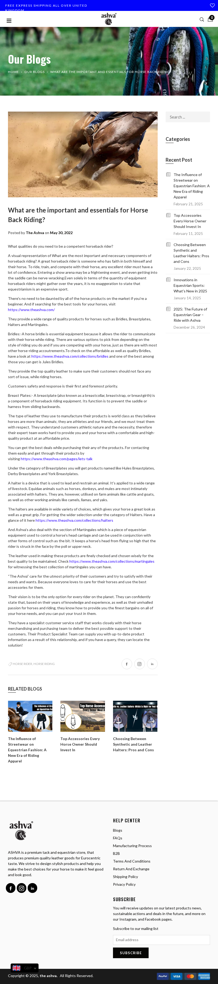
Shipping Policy (125, 876)
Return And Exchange (131, 869)
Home (13, 72)
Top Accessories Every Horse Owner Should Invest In (80, 744)
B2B (116, 853)
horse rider (22, 664)
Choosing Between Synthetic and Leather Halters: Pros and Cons (133, 744)
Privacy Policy (124, 884)
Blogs (117, 830)
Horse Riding (44, 664)
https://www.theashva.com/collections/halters (74, 520)
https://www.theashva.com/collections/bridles (69, 356)
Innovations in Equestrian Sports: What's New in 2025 (190, 285)
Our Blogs (34, 72)
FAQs (117, 838)
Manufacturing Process (132, 845)
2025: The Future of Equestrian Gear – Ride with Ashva (190, 314)
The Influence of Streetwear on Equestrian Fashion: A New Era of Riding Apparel (27, 749)
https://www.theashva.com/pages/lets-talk (57, 458)
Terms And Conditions (131, 861)
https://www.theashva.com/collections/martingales (111, 561)
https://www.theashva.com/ (31, 309)
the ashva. (49, 975)
